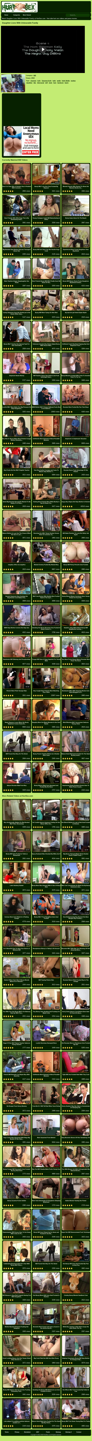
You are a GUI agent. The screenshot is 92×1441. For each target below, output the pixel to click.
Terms (7, 1432)
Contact (78, 1432)
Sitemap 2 (68, 1432)
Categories (16, 15)
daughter (29, 83)
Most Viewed (27, 15)
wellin (59, 81)
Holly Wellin (66, 81)
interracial (40, 83)
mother (73, 81)
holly (54, 81)
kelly (39, 81)
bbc (35, 83)
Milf (35, 75)
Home (6, 15)
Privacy (17, 1432)
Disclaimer (27, 1432)
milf (46, 83)
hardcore (60, 83)
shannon (33, 81)
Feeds (48, 1432)
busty (67, 83)
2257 (37, 1432)
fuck (54, 83)
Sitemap (58, 1432)
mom (50, 83)
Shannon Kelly (47, 81)
